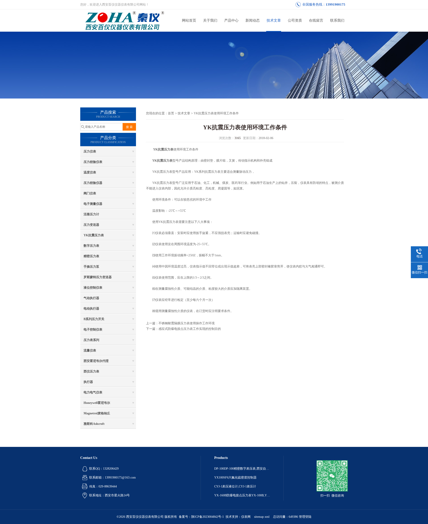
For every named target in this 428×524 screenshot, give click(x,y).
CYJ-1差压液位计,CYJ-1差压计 (235, 486)
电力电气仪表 (93, 392)
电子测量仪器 (93, 203)
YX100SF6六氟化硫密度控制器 (235, 477)
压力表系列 (91, 340)
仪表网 (246, 516)
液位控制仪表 (93, 287)
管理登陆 (305, 516)
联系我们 (337, 20)
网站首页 (189, 20)
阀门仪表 (90, 193)
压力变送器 (91, 224)
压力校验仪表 (93, 162)
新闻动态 (252, 20)
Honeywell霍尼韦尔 (97, 403)
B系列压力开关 (94, 319)
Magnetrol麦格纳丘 (97, 413)
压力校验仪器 (93, 183)
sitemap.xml (262, 516)
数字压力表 (91, 245)
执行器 (88, 382)
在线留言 (316, 20)
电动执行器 (91, 308)
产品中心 (231, 20)
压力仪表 (90, 151)
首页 (171, 113)
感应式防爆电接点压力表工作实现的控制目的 (189, 329)
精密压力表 (91, 256)
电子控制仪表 (93, 329)
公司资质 (295, 20)
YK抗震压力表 (94, 235)
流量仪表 (90, 350)
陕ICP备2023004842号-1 (207, 516)
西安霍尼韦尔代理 (96, 361)
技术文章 (274, 20)
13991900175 (335, 4)
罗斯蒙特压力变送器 (98, 277)
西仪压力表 (91, 371)
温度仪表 (90, 172)
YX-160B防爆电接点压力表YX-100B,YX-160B (242, 495)
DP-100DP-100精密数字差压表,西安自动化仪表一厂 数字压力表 (242, 468)
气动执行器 (91, 298)
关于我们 (210, 20)
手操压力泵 (91, 266)
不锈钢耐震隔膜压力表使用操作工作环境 (186, 323)
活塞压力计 (91, 214)
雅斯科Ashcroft (94, 423)
